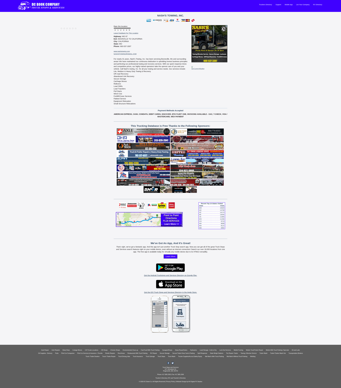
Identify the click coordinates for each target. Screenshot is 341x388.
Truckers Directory (265, 5)
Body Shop (66, 350)
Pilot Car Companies (67, 353)
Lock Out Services (225, 350)
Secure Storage (165, 353)
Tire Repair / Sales (232, 353)
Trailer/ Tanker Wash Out (278, 353)
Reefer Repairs (110, 353)
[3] (123, 28)
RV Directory (317, 5)
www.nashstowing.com (122, 51)
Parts (56, 353)
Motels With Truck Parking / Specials (277, 350)
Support (278, 5)
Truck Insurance (138, 356)
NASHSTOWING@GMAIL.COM (125, 54)
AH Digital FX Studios (195, 381)
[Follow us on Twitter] (172, 364)
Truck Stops (161, 356)
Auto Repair (45, 350)
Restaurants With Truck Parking (137, 353)
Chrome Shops (115, 350)
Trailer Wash (263, 353)
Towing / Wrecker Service (249, 353)
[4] (126, 28)
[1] (118, 28)
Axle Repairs (56, 350)
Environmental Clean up (130, 350)
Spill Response (202, 353)
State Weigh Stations (216, 353)
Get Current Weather (197, 68)
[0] (115, 28)
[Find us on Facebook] (168, 364)
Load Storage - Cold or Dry (208, 350)
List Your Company (303, 5)
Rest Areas (121, 353)
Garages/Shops (167, 350)
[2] (120, 28)
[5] (129, 28)
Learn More (170, 256)
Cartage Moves (77, 350)
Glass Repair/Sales (181, 350)
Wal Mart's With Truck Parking (214, 356)
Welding (252, 356)
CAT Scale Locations (91, 350)
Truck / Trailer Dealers (92, 356)
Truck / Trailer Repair (108, 356)
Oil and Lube (296, 350)
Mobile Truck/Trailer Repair (254, 350)
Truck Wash (171, 356)
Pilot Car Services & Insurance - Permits (89, 353)
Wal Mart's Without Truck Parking (237, 356)
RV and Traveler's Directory (177, 378)
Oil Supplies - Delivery (45, 353)
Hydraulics (193, 350)
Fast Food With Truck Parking (150, 350)
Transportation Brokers (296, 353)
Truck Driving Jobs (124, 356)
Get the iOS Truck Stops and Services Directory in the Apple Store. (170, 292)
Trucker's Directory (161, 378)
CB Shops (104, 350)
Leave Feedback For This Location (126, 33)
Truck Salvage (150, 356)
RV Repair (153, 353)
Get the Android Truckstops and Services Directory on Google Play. (170, 275)
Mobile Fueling (238, 350)
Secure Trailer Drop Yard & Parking (183, 353)
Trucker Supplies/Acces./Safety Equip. (190, 356)
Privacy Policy (170, 381)
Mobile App (289, 5)
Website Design (181, 381)
